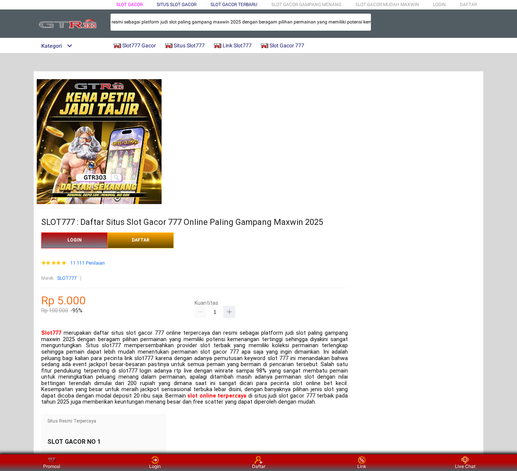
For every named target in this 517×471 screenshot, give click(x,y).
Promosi (51, 466)
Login (155, 466)
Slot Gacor (129, 4)
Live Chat (465, 466)
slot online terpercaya (216, 396)
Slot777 (51, 333)
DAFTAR (468, 4)
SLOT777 (67, 278)
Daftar (258, 466)
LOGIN (439, 4)
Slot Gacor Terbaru (233, 4)
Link (361, 466)
